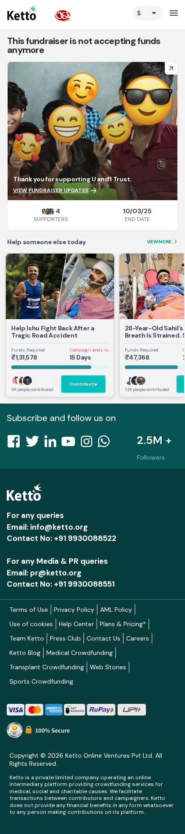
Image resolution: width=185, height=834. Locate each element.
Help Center (76, 624)
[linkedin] (53, 444)
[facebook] (16, 444)
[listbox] (148, 13)
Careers (137, 638)
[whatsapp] (106, 444)
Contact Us (103, 638)
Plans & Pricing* (123, 624)
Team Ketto (26, 638)
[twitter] (35, 444)
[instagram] (89, 444)
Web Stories (108, 667)
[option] (148, 13)
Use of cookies (31, 624)
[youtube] (71, 444)
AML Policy (116, 610)
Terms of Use (28, 610)
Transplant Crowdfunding (46, 667)
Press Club (65, 638)
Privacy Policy (74, 610)
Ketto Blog (24, 653)
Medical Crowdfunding (79, 653)
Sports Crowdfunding (41, 681)
